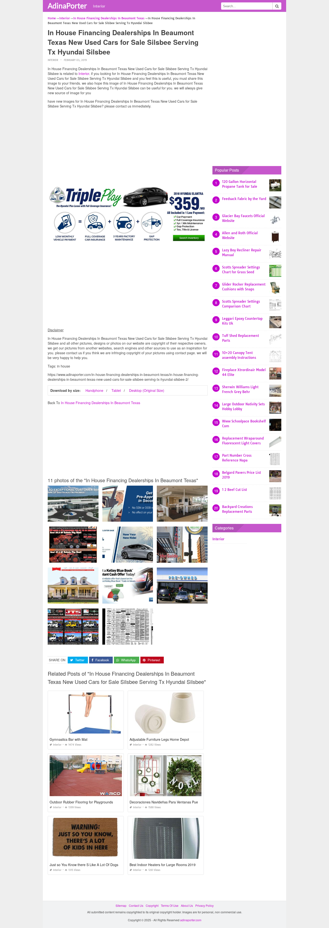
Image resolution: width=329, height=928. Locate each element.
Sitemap (121, 905)
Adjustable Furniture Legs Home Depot (159, 739)
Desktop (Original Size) (146, 390)
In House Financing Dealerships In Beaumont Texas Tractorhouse (92, 558)
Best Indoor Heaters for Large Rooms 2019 (163, 864)
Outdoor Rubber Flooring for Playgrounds (81, 802)
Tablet (116, 390)
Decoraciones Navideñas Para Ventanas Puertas (167, 802)
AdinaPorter (67, 5)
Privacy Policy (204, 905)
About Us (187, 905)
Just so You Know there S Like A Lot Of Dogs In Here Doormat (97, 864)
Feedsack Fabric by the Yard (244, 199)
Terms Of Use (169, 905)
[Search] (277, 6)
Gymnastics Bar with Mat (68, 739)
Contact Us (136, 905)
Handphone (94, 390)
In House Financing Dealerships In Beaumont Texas (100, 402)
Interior (99, 6)
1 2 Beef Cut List (234, 489)
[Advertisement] (128, 146)
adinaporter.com (190, 920)
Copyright (152, 905)
